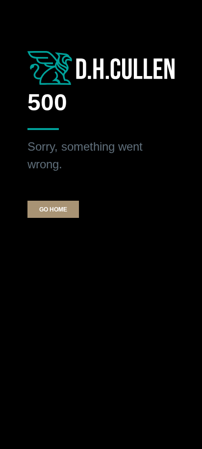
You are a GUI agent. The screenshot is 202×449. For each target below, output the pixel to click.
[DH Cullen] (101, 67)
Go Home (53, 209)
